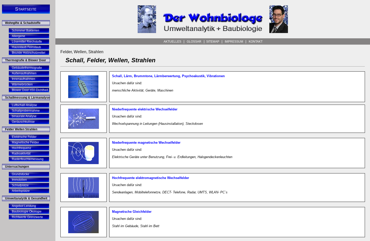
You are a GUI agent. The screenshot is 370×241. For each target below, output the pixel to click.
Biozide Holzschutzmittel (28, 52)
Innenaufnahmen (23, 79)
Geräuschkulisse (23, 122)
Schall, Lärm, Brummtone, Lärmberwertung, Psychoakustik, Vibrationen (168, 76)
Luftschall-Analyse (24, 105)
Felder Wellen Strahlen (21, 129)
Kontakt (255, 41)
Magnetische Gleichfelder (132, 212)
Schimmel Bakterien (25, 30)
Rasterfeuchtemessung (28, 159)
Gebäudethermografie (27, 68)
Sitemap (213, 41)
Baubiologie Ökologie (27, 211)
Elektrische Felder (24, 137)
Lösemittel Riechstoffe (27, 41)
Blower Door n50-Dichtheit (30, 90)
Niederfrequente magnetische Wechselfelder (146, 142)
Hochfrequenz (21, 148)
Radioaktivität (21, 153)
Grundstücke (20, 174)
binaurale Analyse (24, 116)
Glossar (194, 41)
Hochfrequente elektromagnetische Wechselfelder (150, 178)
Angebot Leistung (24, 206)
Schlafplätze (20, 185)
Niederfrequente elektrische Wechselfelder (144, 109)
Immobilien (19, 180)
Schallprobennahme (26, 110)
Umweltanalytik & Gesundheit (26, 198)
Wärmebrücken (22, 84)
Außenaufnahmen (24, 73)
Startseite (25, 9)
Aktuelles (172, 41)
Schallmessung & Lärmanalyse (27, 97)
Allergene (18, 36)
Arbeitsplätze (21, 191)
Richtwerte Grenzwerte (27, 217)
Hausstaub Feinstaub (26, 47)
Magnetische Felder (25, 142)
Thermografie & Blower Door (25, 60)
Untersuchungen (17, 166)
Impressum (234, 41)
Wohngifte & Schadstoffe (23, 23)
